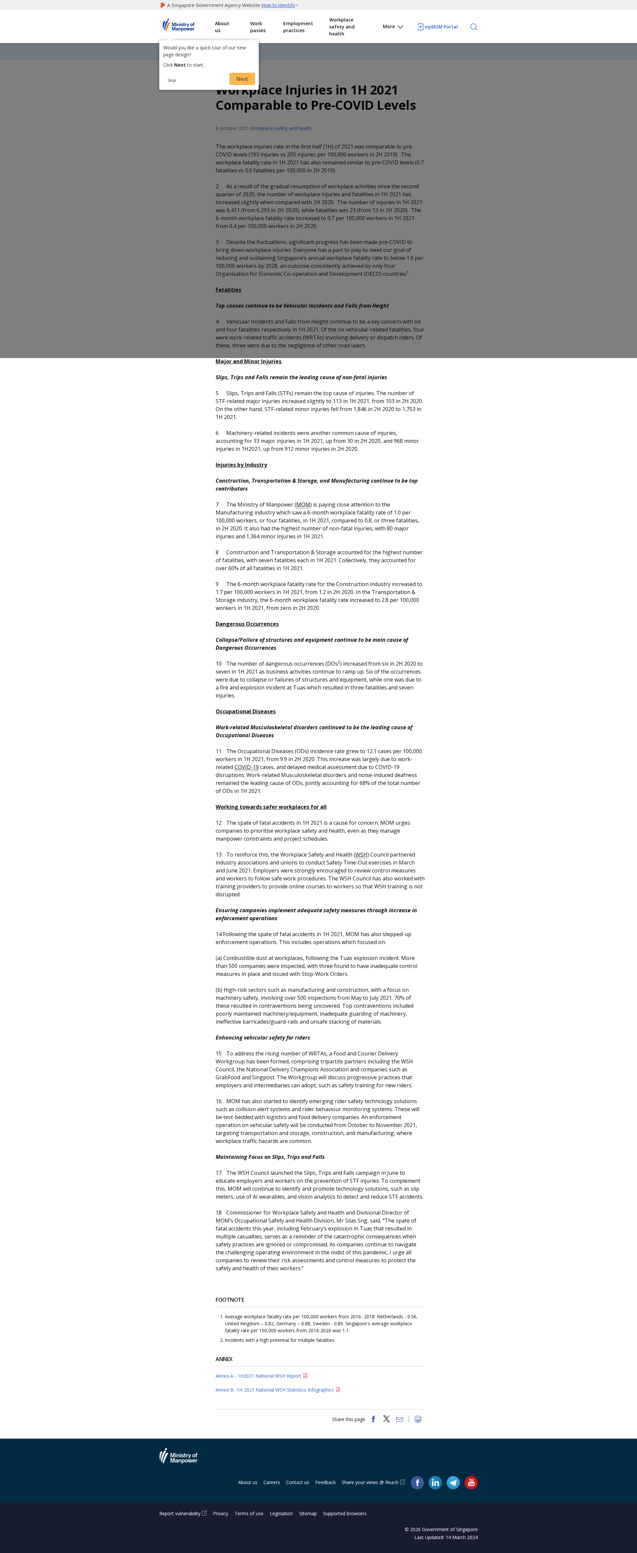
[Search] (474, 27)
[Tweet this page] (386, 1420)
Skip (172, 80)
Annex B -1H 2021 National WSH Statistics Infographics (275, 1390)
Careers (271, 1482)
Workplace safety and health (342, 27)
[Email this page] (399, 1419)
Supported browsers (345, 1513)
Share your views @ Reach (370, 1482)
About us (222, 26)
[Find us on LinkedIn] (435, 1482)
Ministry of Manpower (183, 1460)
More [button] (389, 26)
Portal (441, 27)
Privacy (220, 1513)
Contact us (297, 1482)
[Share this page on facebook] (373, 1420)
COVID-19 (247, 767)
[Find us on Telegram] (453, 1482)
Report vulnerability (179, 1513)
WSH (361, 854)
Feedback (325, 1482)
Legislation (281, 1513)
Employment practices (298, 26)
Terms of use (249, 1513)
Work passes (258, 26)
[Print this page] (418, 1420)
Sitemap (308, 1513)
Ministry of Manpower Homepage (187, 27)
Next (242, 79)
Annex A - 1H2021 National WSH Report (258, 1376)
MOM (303, 504)
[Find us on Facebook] (417, 1482)
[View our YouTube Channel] (471, 1482)
